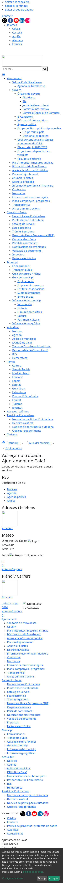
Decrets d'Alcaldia (18, 649)
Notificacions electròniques (24, 715)
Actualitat (8, 757)
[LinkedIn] (22, 20)
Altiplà (11, 500)
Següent (17, 569)
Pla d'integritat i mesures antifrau (27, 630)
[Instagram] (27, 20)
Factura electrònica (19, 726)
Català (16, 28)
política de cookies (33, 871)
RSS (9, 784)
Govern (11, 627)
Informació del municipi (21, 749)
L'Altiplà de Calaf (17, 772)
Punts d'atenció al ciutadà (22, 688)
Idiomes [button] (12, 25)
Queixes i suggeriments (21, 806)
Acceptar (54, 878)
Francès (17, 44)
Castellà (17, 32)
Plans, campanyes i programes (26, 669)
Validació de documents (21, 718)
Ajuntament (9, 619)
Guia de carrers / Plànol (21, 741)
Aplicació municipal (19, 768)
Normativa (13, 661)
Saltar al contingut (16, 5)
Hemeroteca (14, 787)
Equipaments (13, 448)
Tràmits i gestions (18, 699)
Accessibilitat (15, 833)
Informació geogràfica (21, 753)
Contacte (7, 16)
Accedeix (7, 528)
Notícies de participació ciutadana (27, 803)
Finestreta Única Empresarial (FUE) (28, 703)
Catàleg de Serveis (18, 692)
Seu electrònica (16, 695)
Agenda (11, 493)
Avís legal (12, 829)
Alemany (17, 40)
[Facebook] (11, 20)
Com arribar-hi (16, 734)
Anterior (7, 569)
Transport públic (17, 738)
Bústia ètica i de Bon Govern (24, 634)
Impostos (13, 722)
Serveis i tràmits (11, 680)
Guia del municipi (40, 443)
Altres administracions (21, 676)
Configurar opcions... (13, 878)
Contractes (14, 657)
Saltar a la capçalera (17, 2)
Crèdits (11, 818)
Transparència (16, 672)
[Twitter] (5, 20)
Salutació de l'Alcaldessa (22, 623)
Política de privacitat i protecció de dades (32, 826)
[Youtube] (16, 20)
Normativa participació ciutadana (27, 795)
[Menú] (3, 74)
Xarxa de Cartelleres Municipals (26, 776)
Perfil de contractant (19, 711)
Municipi (14, 443)
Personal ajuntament (20, 642)
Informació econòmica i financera (27, 653)
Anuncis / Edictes (17, 646)
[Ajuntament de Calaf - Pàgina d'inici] (22, 60)
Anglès (16, 36)
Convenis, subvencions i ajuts (25, 665)
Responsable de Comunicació (25, 780)
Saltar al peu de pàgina (19, 9)
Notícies (12, 489)
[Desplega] (22, 443)
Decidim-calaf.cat (17, 799)
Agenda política (16, 497)
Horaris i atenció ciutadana (23, 684)
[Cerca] (45, 69)
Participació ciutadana (15, 791)
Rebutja (42, 878)
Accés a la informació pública (24, 638)
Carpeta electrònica (19, 707)
